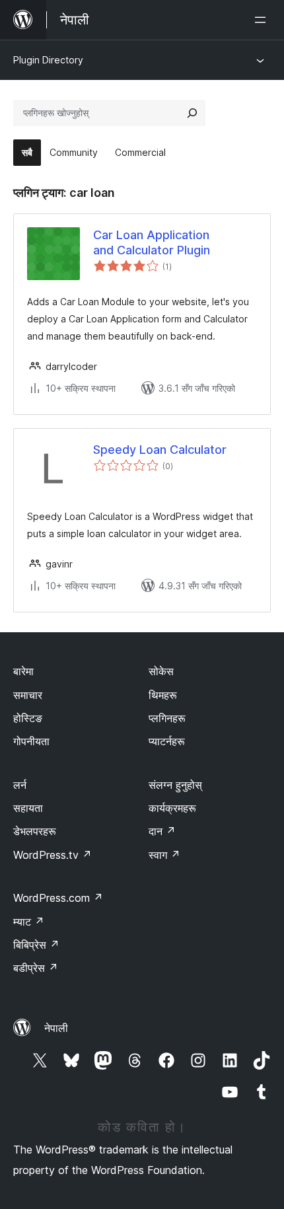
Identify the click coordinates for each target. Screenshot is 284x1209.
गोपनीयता (31, 741)
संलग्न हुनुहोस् (175, 784)
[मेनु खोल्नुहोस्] (263, 20)
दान (162, 831)
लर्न (19, 784)
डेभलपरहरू (34, 831)
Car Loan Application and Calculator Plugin (151, 242)
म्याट (28, 921)
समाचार (27, 695)
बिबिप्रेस (36, 944)
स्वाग (164, 854)
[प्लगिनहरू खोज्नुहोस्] (192, 113)
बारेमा (23, 671)
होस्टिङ (27, 718)
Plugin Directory (48, 59)
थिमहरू (163, 695)
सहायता (28, 808)
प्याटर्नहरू (167, 741)
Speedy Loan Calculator (160, 450)
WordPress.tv (52, 854)
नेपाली (56, 1028)
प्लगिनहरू (167, 718)
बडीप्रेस (35, 967)
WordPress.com (58, 897)
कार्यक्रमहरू (172, 808)
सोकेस (161, 671)
